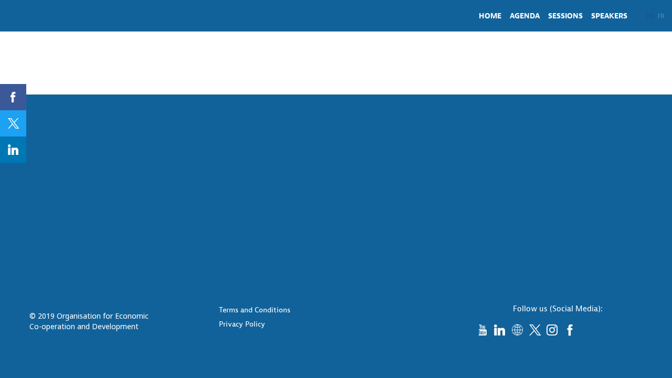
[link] (490, 16)
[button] (650, 16)
